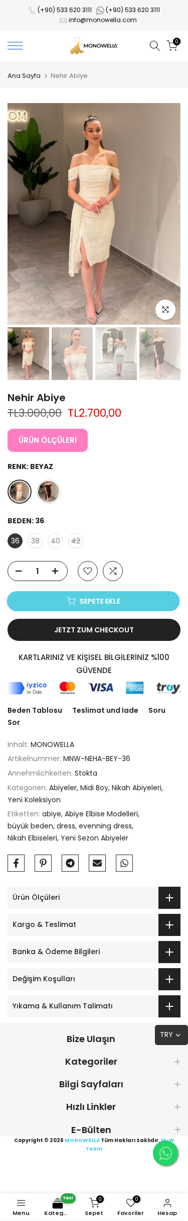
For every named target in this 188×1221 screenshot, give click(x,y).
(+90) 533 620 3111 (65, 10)
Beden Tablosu (35, 710)
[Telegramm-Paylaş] (70, 863)
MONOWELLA (52, 744)
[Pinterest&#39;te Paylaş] (43, 863)
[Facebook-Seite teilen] (16, 863)
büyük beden (30, 826)
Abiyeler (63, 788)
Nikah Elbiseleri (32, 838)
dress (66, 826)
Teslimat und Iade (105, 710)
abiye (51, 814)
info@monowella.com (103, 20)
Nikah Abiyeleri (136, 788)
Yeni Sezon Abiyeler (94, 838)
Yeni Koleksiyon (34, 800)
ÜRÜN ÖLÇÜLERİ (48, 440)
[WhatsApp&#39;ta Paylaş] (124, 863)
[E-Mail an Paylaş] (97, 863)
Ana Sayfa (24, 75)
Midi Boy (94, 788)
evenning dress (105, 826)
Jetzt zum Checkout (94, 630)
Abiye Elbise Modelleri (101, 814)
